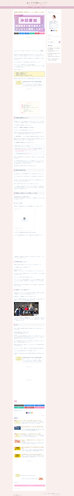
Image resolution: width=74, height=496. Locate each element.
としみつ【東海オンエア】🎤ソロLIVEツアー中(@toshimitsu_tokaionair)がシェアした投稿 (26, 230)
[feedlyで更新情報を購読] (30, 413)
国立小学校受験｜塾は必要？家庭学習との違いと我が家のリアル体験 (54, 54)
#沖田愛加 (35, 149)
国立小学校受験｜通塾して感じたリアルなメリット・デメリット (53, 51)
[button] (42, 33)
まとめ (24, 112)
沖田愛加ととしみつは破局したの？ (28, 111)
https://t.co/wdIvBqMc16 (19, 149)
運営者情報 (53, 493)
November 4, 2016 (28, 153)
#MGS (24, 149)
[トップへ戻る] (73, 495)
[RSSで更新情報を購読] (32, 413)
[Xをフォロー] (26, 413)
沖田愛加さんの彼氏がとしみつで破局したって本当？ (30, 107)
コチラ (41, 78)
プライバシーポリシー (57, 493)
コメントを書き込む (30, 485)
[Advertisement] (29, 43)
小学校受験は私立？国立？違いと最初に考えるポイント (54, 57)
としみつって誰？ (26, 108)
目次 (28, 103)
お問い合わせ (49, 493)
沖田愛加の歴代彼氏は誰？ (26, 106)
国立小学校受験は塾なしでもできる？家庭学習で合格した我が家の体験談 (54, 49)
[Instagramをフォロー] (28, 413)
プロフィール (45, 493)
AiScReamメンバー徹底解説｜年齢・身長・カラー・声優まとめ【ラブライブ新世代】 (53, 60)
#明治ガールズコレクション (29, 149)
